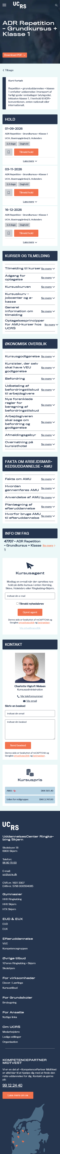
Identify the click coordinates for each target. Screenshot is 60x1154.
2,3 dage (11, 143)
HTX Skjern (9, 909)
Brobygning (9, 1002)
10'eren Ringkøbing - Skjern (19, 963)
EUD (5, 923)
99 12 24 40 (12, 1085)
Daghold (24, 143)
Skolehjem (8, 968)
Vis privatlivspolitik (30, 628)
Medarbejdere (11, 1031)
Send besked (18, 745)
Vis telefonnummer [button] (31, 696)
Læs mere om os (18, 1095)
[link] (30, 5)
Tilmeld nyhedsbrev (31, 603)
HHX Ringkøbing (12, 899)
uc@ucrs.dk (9, 874)
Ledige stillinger (11, 1036)
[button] (8, 152)
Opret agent (30, 612)
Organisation (10, 1041)
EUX (5, 928)
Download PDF (13, 55)
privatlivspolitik (26, 622)
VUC (5, 943)
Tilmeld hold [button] (26, 152)
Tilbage (9, 70)
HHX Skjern (9, 904)
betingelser (44, 622)
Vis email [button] (31, 700)
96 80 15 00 (9, 862)
